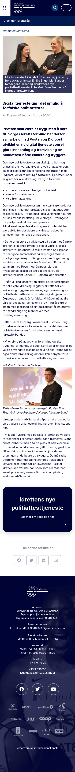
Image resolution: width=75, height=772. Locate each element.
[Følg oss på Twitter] (37, 689)
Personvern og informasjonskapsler (37, 747)
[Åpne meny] (66, 7)
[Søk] (54, 7)
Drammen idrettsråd (16, 20)
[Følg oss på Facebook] (22, 689)
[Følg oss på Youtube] (53, 689)
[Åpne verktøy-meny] (5, 8)
